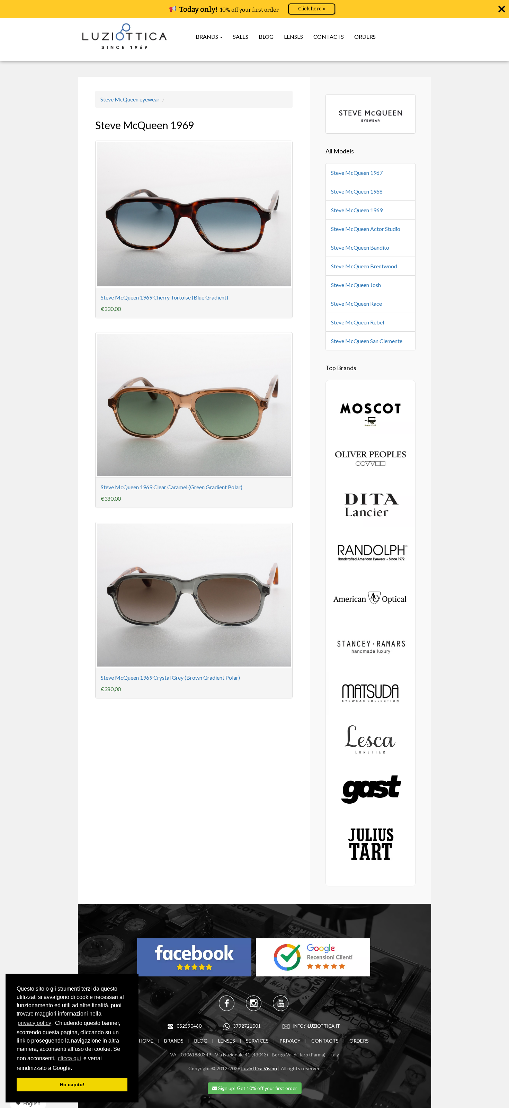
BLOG (266, 36)
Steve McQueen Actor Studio (365, 228)
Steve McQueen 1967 (357, 172)
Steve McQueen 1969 (357, 210)
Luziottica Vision (259, 1068)
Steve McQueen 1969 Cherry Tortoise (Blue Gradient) (164, 297)
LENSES (293, 36)
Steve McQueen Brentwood (364, 266)
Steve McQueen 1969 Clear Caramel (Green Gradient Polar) (171, 487)
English (32, 1103)
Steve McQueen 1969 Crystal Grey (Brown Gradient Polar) (170, 677)
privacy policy (34, 1023)
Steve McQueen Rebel (357, 322)
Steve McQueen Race (356, 303)
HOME (146, 1041)
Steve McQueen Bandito (360, 247)
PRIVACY (290, 1041)
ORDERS (365, 36)
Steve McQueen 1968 (357, 191)
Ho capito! (72, 1084)
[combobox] (26, 1103)
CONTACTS (328, 36)
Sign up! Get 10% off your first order (257, 1088)
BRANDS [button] (207, 36)
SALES (240, 36)
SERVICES (257, 1041)
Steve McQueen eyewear (130, 99)
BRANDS (174, 1041)
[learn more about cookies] (74, 1068)
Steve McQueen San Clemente (366, 341)
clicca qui (69, 1058)
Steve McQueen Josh (356, 285)
